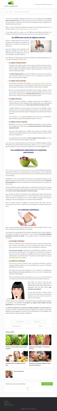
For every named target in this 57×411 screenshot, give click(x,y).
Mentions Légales (8, 405)
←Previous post (19, 321)
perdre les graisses (37, 277)
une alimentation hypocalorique (40, 83)
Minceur (41, 326)
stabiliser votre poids (41, 144)
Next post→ (37, 321)
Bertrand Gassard (16, 326)
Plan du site (7, 403)
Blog (49, 4)
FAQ (51, 4)
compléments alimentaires (15, 170)
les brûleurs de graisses (29, 170)
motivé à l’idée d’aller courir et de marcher (26, 29)
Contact (6, 401)
